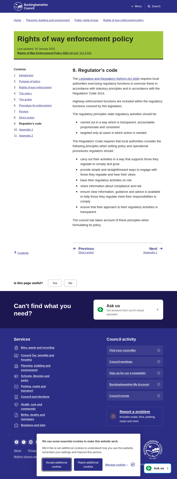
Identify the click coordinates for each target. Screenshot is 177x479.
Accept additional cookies (56, 464)
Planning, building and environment (48, 20)
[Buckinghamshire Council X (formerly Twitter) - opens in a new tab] (23, 442)
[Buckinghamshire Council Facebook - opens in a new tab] (16, 442)
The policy (25, 93)
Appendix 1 (26, 129)
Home (17, 20)
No (70, 283)
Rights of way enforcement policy (123, 20)
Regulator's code (30, 123)
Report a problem (135, 412)
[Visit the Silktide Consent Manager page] (133, 464)
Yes (55, 283)
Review (23, 111)
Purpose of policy (29, 81)
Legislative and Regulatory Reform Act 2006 (109, 78)
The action (25, 99)
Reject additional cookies (88, 464)
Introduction (26, 75)
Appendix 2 (26, 135)
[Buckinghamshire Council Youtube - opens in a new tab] (31, 442)
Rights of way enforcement (35, 87)
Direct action (26, 117)
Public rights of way (86, 20)
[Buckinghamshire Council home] (152, 449)
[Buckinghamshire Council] (31, 6)
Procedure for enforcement (35, 105)
